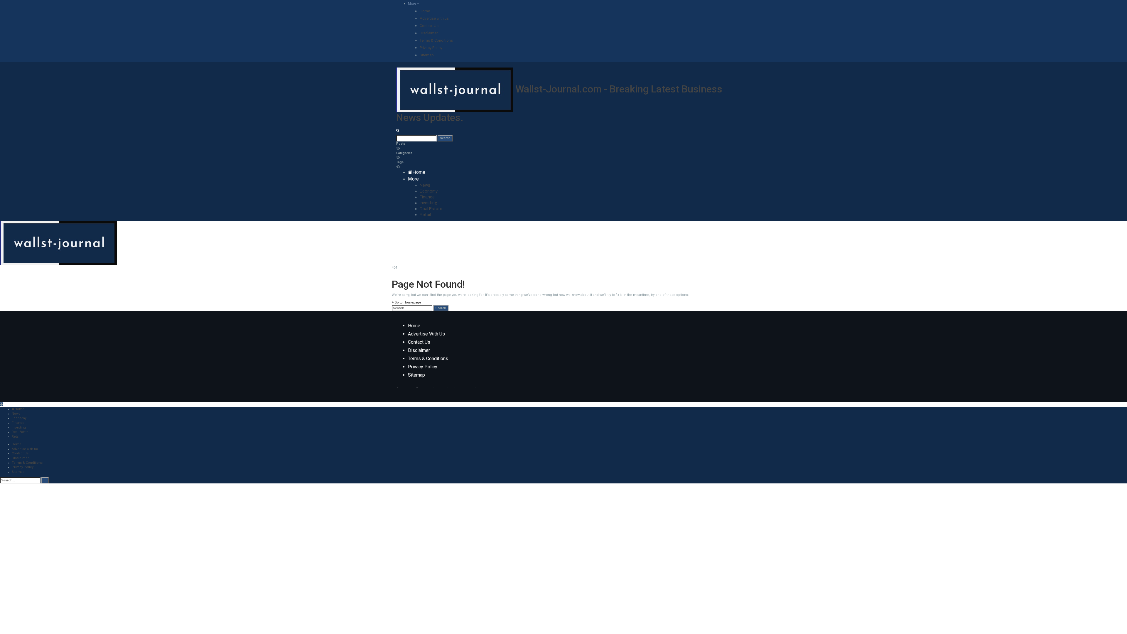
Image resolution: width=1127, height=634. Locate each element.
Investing (428, 203)
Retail (425, 215)
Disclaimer (429, 33)
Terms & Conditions (436, 40)
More (412, 3)
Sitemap (427, 55)
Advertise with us (434, 18)
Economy (429, 191)
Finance (427, 197)
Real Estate (431, 209)
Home (425, 11)
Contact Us (429, 25)
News (425, 185)
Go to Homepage (407, 302)
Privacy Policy (431, 47)
